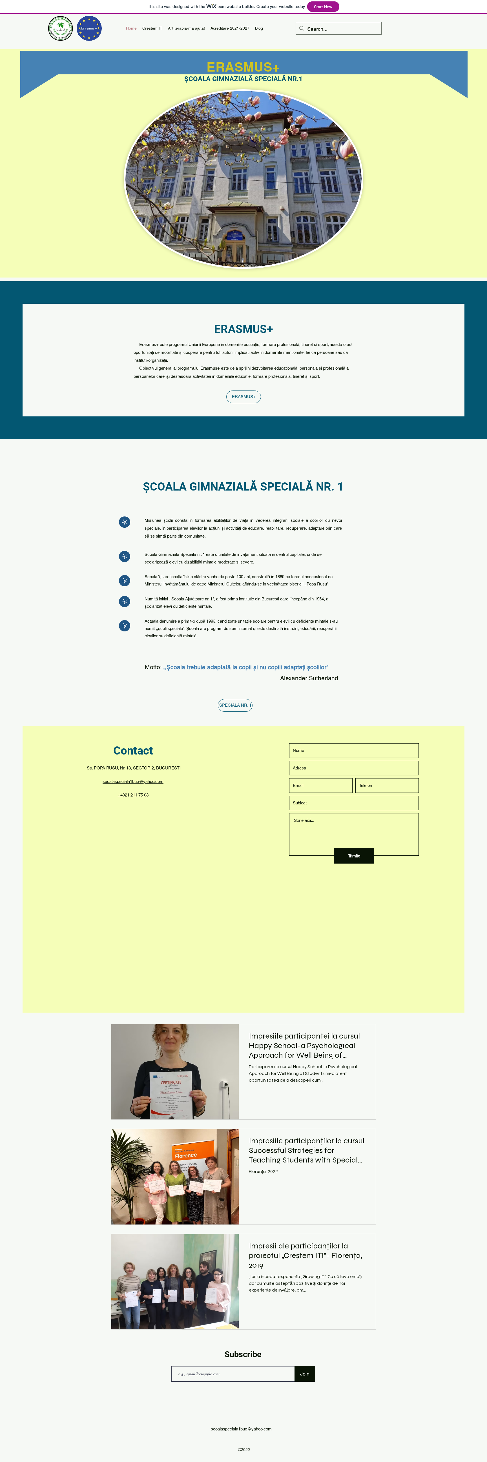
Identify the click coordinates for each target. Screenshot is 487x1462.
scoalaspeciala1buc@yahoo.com (133, 781)
